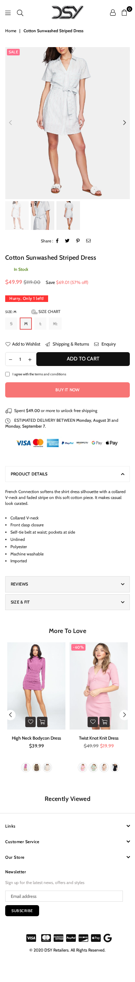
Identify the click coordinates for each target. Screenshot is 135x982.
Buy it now (67, 389)
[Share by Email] (88, 241)
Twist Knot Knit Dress (98, 738)
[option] (67, 123)
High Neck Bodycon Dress (36, 738)
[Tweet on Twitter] (67, 241)
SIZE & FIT (20, 602)
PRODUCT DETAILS (29, 473)
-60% (78, 647)
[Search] (20, 12)
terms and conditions (50, 374)
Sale (13, 52)
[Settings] (113, 12)
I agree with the (39, 374)
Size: (33, 311)
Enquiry (108, 344)
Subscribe (22, 910)
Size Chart (49, 311)
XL (55, 323)
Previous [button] (10, 123)
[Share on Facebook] (57, 241)
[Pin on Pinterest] (78, 241)
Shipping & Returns (70, 344)
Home (10, 30)
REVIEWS (19, 584)
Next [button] (124, 123)
